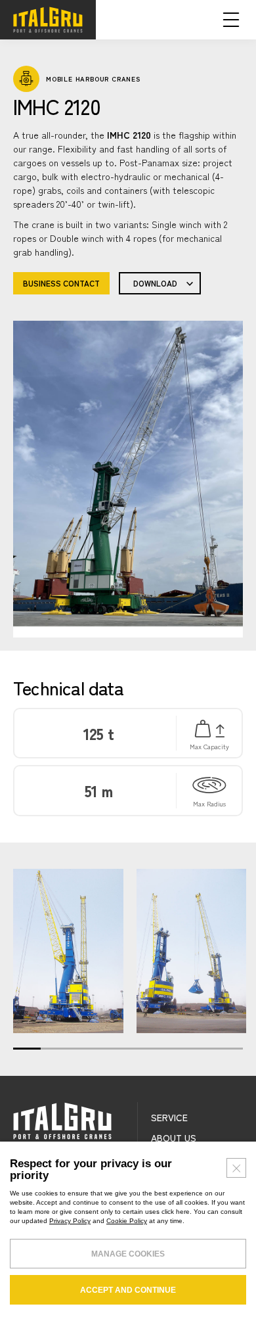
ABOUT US (173, 1137)
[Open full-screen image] (68, 951)
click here (175, 1212)
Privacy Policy (70, 1220)
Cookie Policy (126, 1220)
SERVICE (169, 1117)
